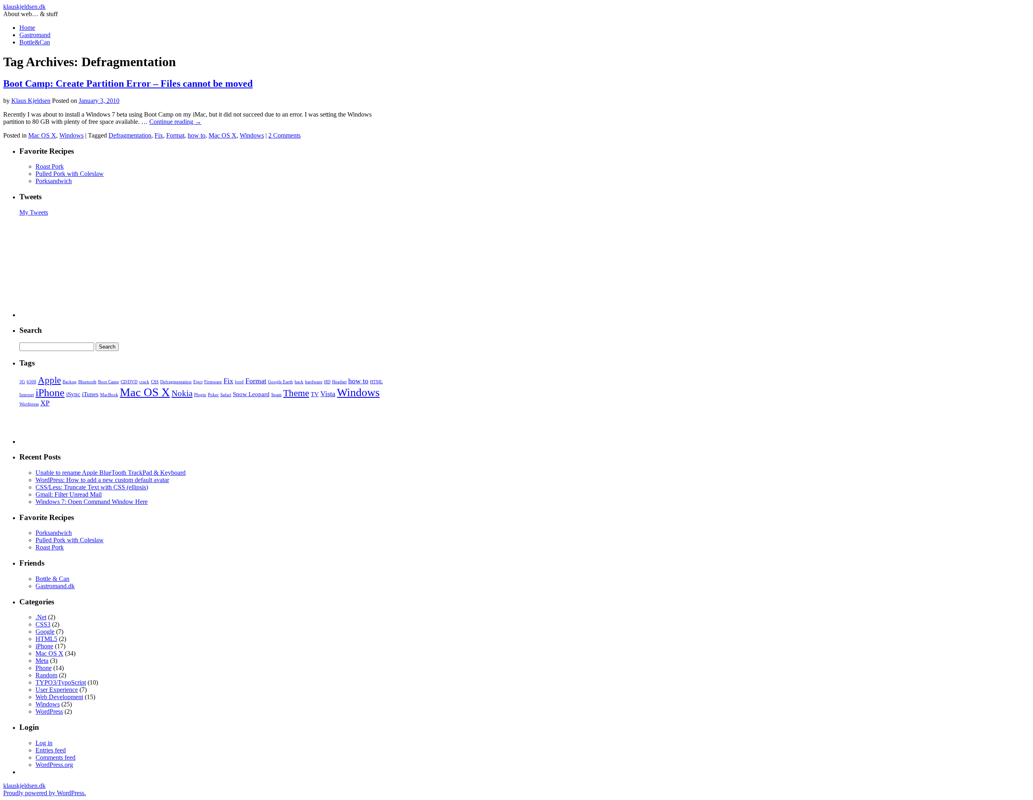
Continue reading (175, 121)
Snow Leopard (251, 394)
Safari (225, 395)
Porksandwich (54, 181)
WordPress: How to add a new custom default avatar (102, 479)
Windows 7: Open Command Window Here (92, 501)
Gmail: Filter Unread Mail (69, 494)
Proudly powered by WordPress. (44, 793)
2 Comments (284, 135)
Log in (44, 742)
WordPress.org (54, 764)
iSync (73, 394)
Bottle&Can (34, 42)
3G (22, 382)
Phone (44, 667)
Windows (71, 135)
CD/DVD (129, 382)
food (239, 382)
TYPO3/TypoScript (61, 682)
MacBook (109, 395)
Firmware (213, 382)
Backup (70, 382)
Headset (339, 382)
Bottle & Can (52, 578)
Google (45, 631)
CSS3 (43, 624)
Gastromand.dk (55, 586)
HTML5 (46, 638)
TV (315, 394)
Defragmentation (130, 135)
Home (27, 27)
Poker (213, 395)
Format (175, 135)
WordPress (49, 711)
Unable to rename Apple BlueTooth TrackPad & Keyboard (111, 472)
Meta (42, 660)
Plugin (200, 395)
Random (46, 675)
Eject (198, 382)
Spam (276, 395)
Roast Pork (50, 166)
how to (196, 135)
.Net (41, 617)
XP (45, 403)
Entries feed (51, 750)
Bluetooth (87, 382)
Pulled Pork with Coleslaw (70, 173)
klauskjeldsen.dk (24, 6)
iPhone (50, 393)
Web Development (59, 696)
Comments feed (55, 757)
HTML (376, 382)
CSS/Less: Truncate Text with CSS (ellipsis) (92, 487)
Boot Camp (108, 382)
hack (299, 382)
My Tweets (33, 212)
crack (144, 382)
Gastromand (34, 34)
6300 (31, 382)
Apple (49, 380)
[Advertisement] (205, 266)
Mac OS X (42, 135)
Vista (327, 394)
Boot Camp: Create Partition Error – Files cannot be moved (128, 83)
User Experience (57, 689)
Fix (159, 135)
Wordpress (29, 404)
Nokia (181, 393)
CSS (155, 382)
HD (327, 382)
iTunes (90, 394)
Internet (26, 395)
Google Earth (280, 382)
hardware (313, 382)
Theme (296, 393)
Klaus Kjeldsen (30, 100)
